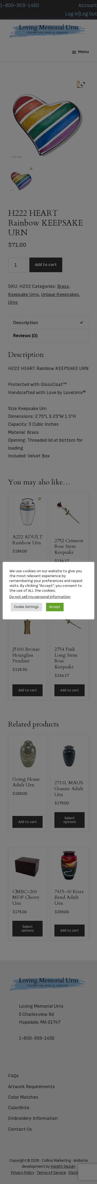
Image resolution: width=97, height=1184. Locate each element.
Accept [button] (54, 607)
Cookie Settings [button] (26, 607)
